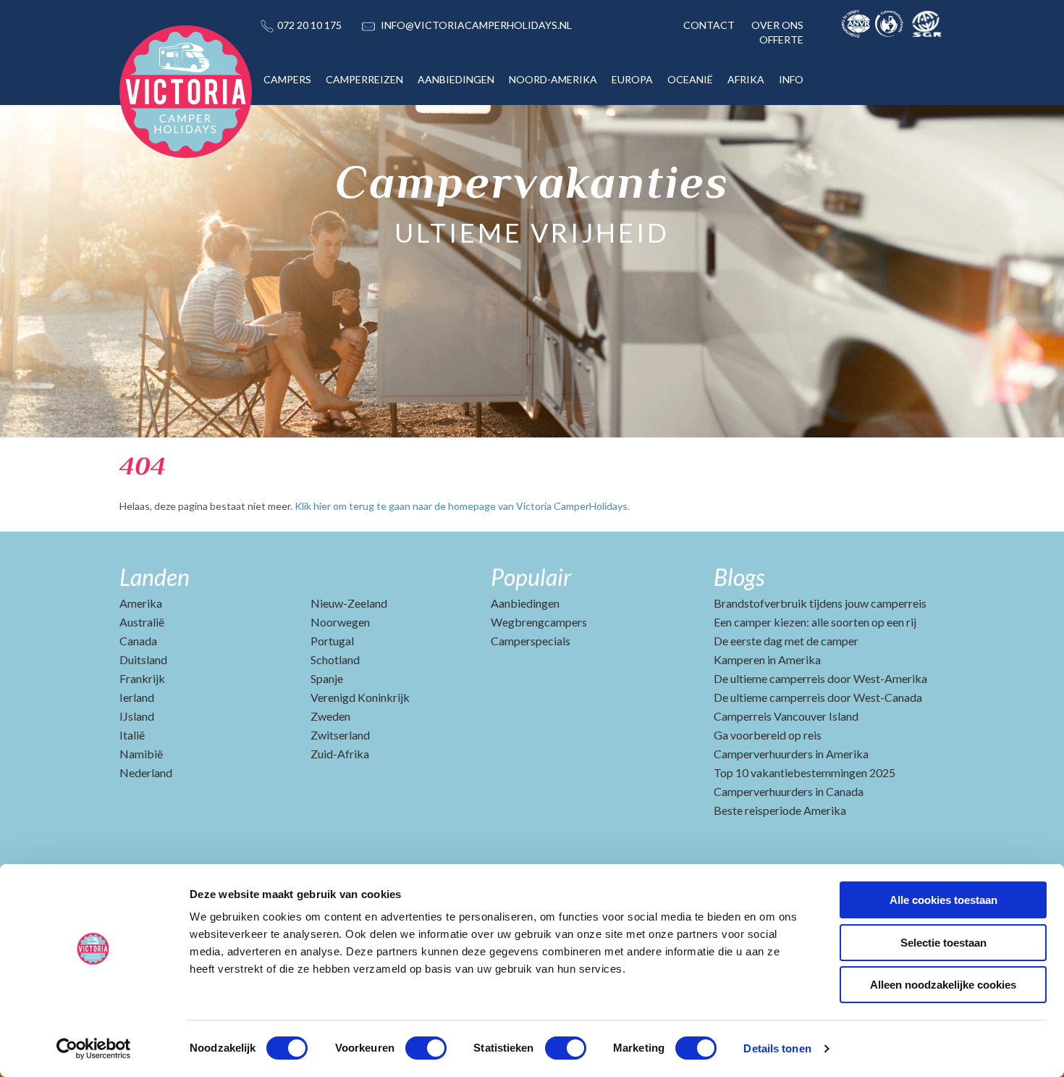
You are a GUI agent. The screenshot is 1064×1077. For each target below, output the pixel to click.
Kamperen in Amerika (767, 659)
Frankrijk (142, 678)
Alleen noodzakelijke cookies (943, 984)
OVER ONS (777, 25)
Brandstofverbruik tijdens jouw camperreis (820, 603)
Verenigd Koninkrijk (360, 697)
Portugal (332, 641)
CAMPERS (287, 79)
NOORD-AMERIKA (553, 79)
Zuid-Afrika (340, 753)
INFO (791, 79)
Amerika (140, 603)
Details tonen (777, 1048)
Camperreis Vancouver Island (786, 716)
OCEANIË (690, 79)
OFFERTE (781, 39)
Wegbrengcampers (539, 622)
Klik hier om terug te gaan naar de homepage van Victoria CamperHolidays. (462, 506)
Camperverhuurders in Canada (789, 791)
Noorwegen (340, 622)
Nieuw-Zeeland (349, 603)
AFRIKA (745, 79)
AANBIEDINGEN (456, 79)
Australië (141, 622)
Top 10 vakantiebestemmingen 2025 (804, 772)
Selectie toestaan (943, 942)
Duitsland (143, 659)
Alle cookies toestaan (943, 900)
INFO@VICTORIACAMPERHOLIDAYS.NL (476, 25)
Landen (154, 577)
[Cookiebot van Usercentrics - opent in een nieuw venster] (93, 1049)
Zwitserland (340, 735)
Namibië (141, 753)
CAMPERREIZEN (364, 79)
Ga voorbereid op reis (768, 735)
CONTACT (709, 25)
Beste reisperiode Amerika (780, 810)
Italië (132, 735)
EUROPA (632, 79)
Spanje (327, 678)
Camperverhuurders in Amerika (791, 753)
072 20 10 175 (309, 25)
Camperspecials (530, 641)
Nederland (145, 772)
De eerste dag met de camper (786, 641)
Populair (531, 577)
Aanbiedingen (525, 603)
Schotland (335, 659)
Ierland (136, 697)
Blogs (739, 577)
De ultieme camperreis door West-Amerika (820, 678)
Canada (138, 641)
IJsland (136, 716)
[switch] (426, 1048)
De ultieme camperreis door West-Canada (818, 697)
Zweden (330, 716)
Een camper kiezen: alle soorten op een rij (815, 622)
